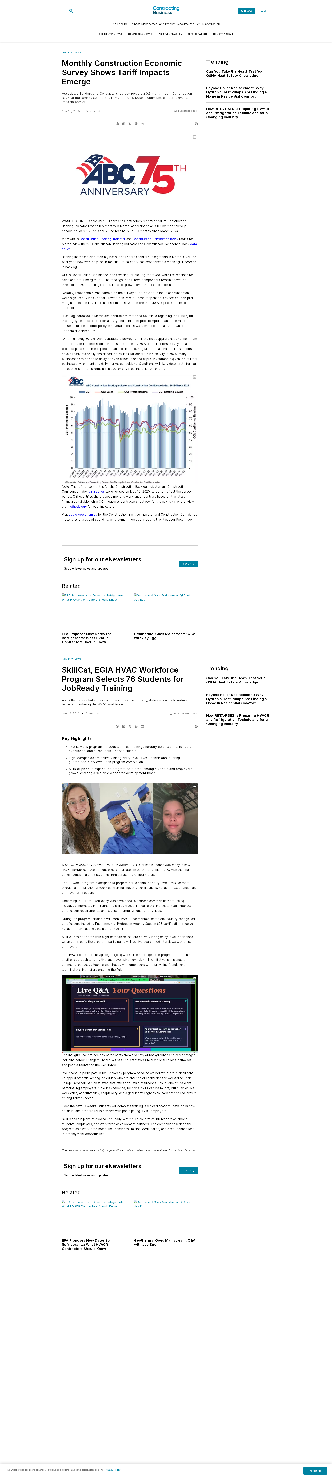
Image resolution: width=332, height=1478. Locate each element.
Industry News (223, 34)
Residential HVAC (111, 34)
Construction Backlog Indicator (102, 239)
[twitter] (130, 124)
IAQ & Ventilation (170, 34)
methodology (77, 506)
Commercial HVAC (140, 34)
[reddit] (136, 124)
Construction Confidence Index (155, 239)
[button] (64, 10)
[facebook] (117, 124)
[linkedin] (123, 124)
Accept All (315, 1471)
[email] (142, 124)
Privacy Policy (112, 1469)
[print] (196, 124)
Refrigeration (197, 34)
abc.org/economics (83, 514)
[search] (71, 10)
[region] (166, 1471)
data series (97, 491)
